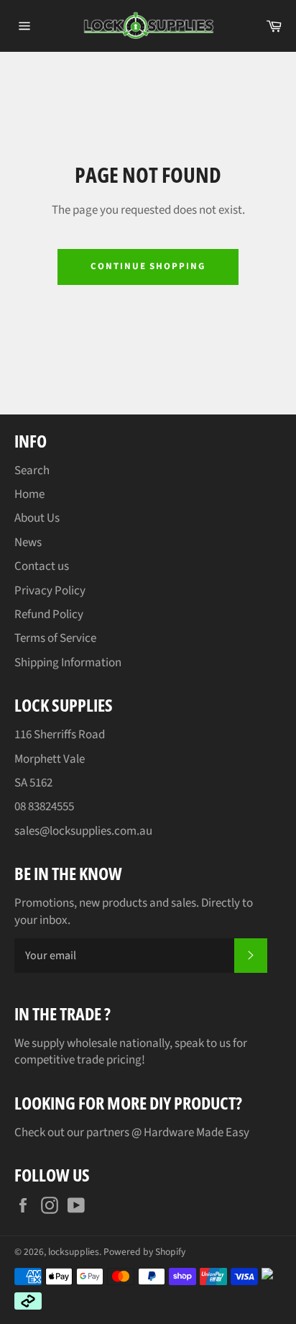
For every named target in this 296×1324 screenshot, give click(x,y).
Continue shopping (148, 266)
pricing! (125, 1060)
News (28, 542)
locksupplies (73, 1252)
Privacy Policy (49, 590)
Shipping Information (67, 662)
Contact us (41, 566)
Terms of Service (55, 638)
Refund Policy (48, 614)
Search (32, 470)
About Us (37, 518)
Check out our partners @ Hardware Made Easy (131, 1132)
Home (29, 494)
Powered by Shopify (144, 1252)
